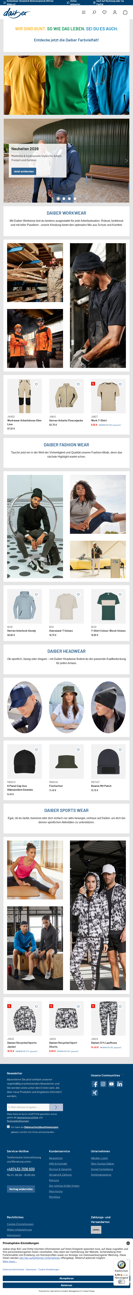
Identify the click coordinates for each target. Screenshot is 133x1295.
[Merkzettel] (104, 12)
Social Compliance (102, 1169)
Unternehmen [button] (100, 1151)
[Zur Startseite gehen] (17, 13)
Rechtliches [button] (15, 1217)
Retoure (54, 1180)
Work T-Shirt (99, 420)
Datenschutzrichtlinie (27, 1117)
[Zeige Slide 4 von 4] (74, 198)
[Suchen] (94, 12)
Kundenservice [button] (59, 1151)
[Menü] (83, 12)
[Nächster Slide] (126, 161)
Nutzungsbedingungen (18, 1121)
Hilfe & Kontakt (58, 1163)
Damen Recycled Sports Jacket (22, 1044)
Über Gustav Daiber (102, 1163)
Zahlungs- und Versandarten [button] (100, 1219)
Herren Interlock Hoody (21, 630)
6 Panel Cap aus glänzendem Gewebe (20, 787)
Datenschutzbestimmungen (41, 1127)
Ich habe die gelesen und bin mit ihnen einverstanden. (34, 1129)
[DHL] (96, 1230)
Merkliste (54, 1196)
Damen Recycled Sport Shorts (63, 1044)
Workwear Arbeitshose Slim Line (24, 422)
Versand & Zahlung (60, 1174)
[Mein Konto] (114, 12)
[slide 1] (24, 606)
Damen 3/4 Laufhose (104, 1042)
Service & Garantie (60, 1169)
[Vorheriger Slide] (6, 161)
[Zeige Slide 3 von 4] (69, 198)
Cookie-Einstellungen (20, 1224)
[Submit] (56, 1107)
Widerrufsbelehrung (19, 1229)
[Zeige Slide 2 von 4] (63, 198)
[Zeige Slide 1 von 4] (58, 198)
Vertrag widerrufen (21, 1189)
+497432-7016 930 (21, 1169)
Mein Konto (56, 1191)
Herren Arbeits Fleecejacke (66, 420)
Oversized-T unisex (61, 630)
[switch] (121, 1282)
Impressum (14, 1235)
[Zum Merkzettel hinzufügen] (36, 384)
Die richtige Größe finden (64, 1185)
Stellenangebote (101, 1174)
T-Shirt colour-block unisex (108, 630)
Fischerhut (56, 785)
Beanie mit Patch (101, 785)
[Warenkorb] (125, 12)
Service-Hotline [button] (18, 1151)
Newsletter (56, 1158)
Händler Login (99, 1158)
